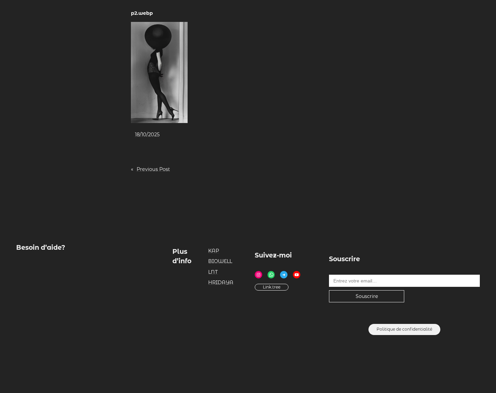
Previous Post (153, 169)
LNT (213, 272)
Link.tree (271, 287)
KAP (213, 251)
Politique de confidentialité (404, 329)
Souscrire (367, 296)
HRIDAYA (220, 282)
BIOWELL (220, 261)
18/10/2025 (147, 134)
